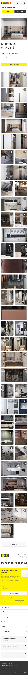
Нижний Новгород (13, 665)
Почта (2, 586)
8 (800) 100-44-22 (17, 3)
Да (8, 11)
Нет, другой (20, 11)
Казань (10, 663)
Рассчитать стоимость (14, 64)
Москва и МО (3, 663)
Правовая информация (5, 672)
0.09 (25, 292)
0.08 (25, 183)
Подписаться (14, 593)
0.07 (11, 432)
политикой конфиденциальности (20, 601)
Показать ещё (14, 544)
